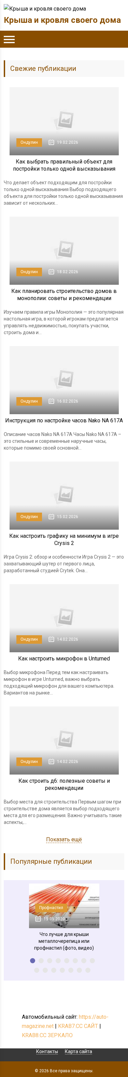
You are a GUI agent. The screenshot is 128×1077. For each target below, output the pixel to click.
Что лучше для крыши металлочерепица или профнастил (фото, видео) (64, 941)
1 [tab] (32, 960)
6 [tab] (75, 960)
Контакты (47, 1051)
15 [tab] (87, 970)
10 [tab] (45, 970)
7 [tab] (83, 960)
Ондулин (29, 142)
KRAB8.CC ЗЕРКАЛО (47, 1035)
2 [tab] (41, 960)
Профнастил (51, 907)
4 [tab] (58, 960)
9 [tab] (36, 970)
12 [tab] (62, 970)
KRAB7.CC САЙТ (78, 1026)
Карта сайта (78, 1051)
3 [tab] (49, 960)
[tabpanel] (64, 917)
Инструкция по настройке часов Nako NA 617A (64, 420)
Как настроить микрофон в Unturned (64, 658)
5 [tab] (66, 960)
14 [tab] (79, 970)
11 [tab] (53, 970)
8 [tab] (92, 960)
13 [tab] (70, 970)
